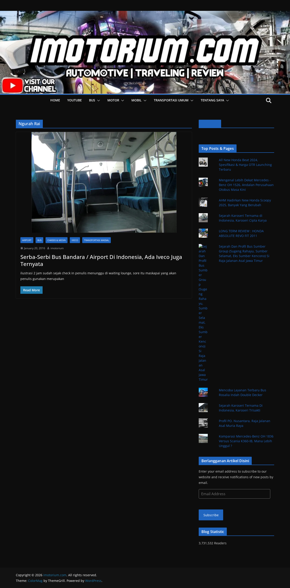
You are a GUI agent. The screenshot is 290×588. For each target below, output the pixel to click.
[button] (97, 100)
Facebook (209, 123)
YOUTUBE (74, 100)
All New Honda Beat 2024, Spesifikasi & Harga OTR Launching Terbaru (245, 165)
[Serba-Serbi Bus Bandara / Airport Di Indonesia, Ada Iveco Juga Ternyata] (104, 182)
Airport (26, 240)
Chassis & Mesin (56, 240)
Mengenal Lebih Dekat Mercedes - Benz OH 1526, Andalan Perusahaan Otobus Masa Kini (246, 185)
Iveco (75, 240)
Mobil (136, 100)
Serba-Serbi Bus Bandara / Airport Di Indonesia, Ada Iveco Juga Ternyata (101, 260)
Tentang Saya (212, 100)
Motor (113, 100)
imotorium (57, 248)
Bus (92, 100)
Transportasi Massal (96, 240)
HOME (55, 100)
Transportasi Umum (171, 100)
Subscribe (211, 515)
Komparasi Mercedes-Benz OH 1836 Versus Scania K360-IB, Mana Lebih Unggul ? (246, 441)
